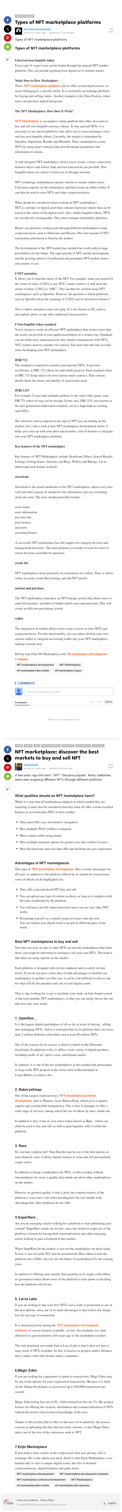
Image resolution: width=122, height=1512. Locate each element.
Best (92, 702)
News (19, 745)
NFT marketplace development (35, 664)
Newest (108, 702)
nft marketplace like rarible (33, 670)
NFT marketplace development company (84, 1473)
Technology (83, 745)
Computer (68, 745)
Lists (37, 745)
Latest (28, 745)
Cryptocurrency (24, 16)
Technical (98, 745)
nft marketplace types (68, 670)
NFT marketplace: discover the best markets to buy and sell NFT (57, 755)
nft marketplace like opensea (72, 1485)
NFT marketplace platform (42, 85)
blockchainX (31, 764)
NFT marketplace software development (41, 1479)
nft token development (37, 29)
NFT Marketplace (70, 664)
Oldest (99, 702)
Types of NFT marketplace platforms (58, 22)
